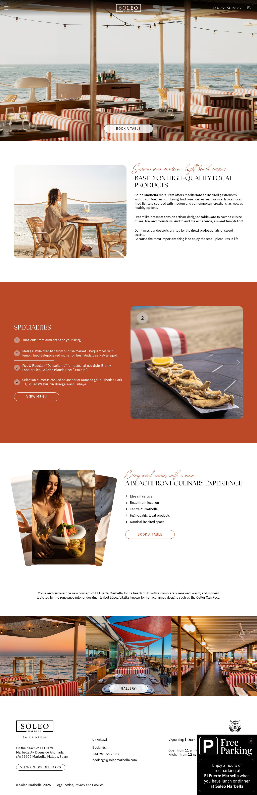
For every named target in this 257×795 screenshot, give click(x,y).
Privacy (80, 785)
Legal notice (64, 785)
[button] (6, 8)
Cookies (98, 785)
